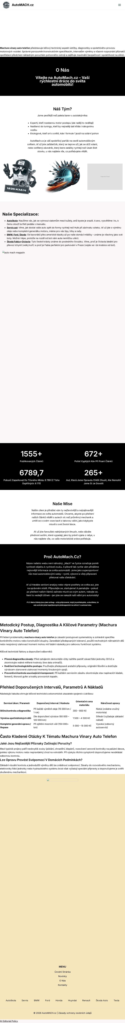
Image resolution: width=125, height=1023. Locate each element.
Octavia (26, 241)
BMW (9, 234)
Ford (47, 1000)
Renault (86, 1000)
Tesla (116, 1000)
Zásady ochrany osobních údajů (75, 1013)
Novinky (62, 976)
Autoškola (12, 220)
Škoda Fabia (13, 241)
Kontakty (62, 985)
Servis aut (12, 227)
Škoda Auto (102, 1000)
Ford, (16, 234)
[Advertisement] (62, 28)
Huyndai (72, 1000)
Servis (25, 1000)
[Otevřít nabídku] (119, 5)
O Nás (62, 980)
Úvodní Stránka (63, 972)
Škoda (22, 234)
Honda (59, 1000)
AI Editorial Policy (9, 1021)
